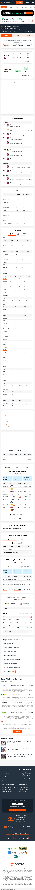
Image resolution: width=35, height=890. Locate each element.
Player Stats (26, 61)
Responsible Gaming (25, 779)
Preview (21, 45)
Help (13, 833)
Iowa (9, 26)
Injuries (28, 45)
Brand (4, 779)
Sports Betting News (25, 775)
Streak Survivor (23, 787)
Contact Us (5, 773)
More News (31, 738)
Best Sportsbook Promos (10, 655)
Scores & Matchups (14, 7)
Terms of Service (24, 833)
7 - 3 (20, 499)
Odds (30, 7)
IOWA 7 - (17, 589)
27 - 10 (20, 491)
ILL (13, 486)
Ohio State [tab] (23, 233)
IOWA (6, 457)
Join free (19, 2)
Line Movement (25, 75)
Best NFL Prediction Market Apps (12, 667)
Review (31, 685)
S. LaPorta (5, 278)
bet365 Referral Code (9, 671)
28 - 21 (20, 507)
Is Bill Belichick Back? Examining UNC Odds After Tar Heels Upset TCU (19, 742)
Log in (27, 2)
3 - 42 (20, 504)
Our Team (5, 777)
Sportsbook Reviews (25, 773)
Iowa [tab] (13, 233)
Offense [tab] (11, 603)
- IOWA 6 (17, 579)
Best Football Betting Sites (10, 651)
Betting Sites (8, 784)
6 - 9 (20, 486)
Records (14, 45)
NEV (14, 493)
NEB (14, 507)
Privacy (17, 833)
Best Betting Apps (8, 791)
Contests (23, 784)
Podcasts (21, 777)
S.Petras (5, 579)
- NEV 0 (18, 587)
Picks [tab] (17, 35)
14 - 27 (20, 488)
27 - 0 (20, 494)
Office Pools (22, 791)
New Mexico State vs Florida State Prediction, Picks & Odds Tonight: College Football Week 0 (19, 755)
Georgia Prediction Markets (10, 663)
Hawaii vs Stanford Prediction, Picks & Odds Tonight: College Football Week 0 (19, 748)
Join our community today (17, 810)
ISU (14, 496)
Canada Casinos (7, 789)
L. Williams (5, 254)
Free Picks (24, 7)
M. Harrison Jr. (13, 167)
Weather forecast (27, 31)
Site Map (8, 833)
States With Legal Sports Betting (11, 647)
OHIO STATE (26, 539)
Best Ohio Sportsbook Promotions (12, 659)
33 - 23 (20, 510)
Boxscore (6, 45)
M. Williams (12, 135)
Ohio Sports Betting (8, 643)
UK (13, 501)
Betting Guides (25, 770)
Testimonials (6, 781)
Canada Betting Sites (8, 787)
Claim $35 (29, 13)
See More (17, 731)
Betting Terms (17, 473)
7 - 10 (20, 496)
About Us (6, 770)
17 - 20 (20, 502)
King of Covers (23, 789)
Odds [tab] (28, 35)
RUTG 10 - (18, 584)
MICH (14, 488)
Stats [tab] (6, 35)
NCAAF (4, 7)
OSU (6, 459)
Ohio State (11, 29)
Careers (4, 775)
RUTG (14, 491)
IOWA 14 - (18, 581)
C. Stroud (28, 167)
